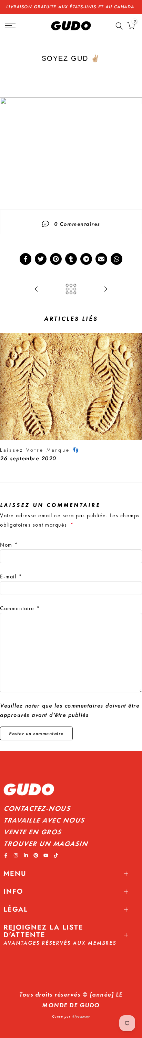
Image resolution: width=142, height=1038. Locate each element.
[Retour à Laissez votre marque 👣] (71, 289)
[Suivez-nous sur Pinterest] (35, 855)
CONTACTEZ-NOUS (36, 808)
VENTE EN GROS (32, 831)
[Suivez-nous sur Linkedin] (25, 855)
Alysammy (81, 1016)
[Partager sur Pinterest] (56, 259)
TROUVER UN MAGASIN (45, 843)
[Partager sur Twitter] (41, 259)
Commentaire (20, 608)
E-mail (11, 576)
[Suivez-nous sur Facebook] (5, 855)
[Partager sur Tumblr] (71, 259)
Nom (9, 544)
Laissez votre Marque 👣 (40, 449)
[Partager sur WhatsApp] (116, 259)
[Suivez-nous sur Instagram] (15, 855)
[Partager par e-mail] (101, 259)
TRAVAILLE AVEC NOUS (43, 820)
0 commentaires (77, 224)
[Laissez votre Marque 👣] (36, 289)
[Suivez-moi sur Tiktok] (55, 855)
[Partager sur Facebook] (25, 259)
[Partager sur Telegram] (86, 259)
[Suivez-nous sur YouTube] (45, 855)
